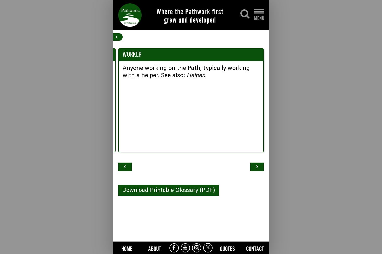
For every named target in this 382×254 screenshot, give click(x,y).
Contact (255, 248)
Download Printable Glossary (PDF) (168, 190)
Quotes (227, 248)
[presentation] (125, 167)
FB (174, 248)
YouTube (185, 248)
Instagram (197, 248)
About (154, 248)
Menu (259, 17)
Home (126, 248)
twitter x (208, 248)
